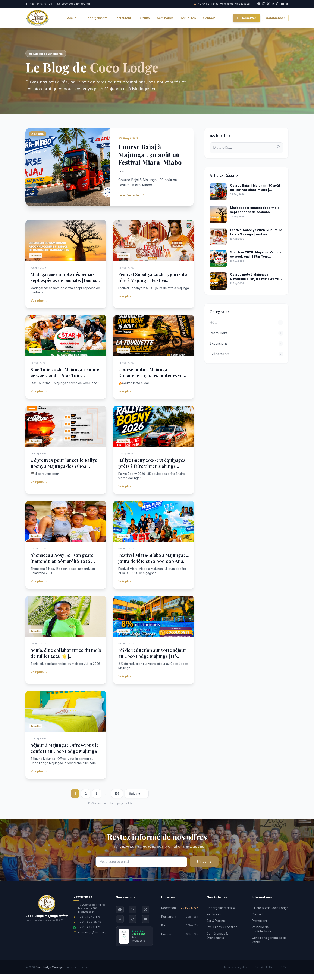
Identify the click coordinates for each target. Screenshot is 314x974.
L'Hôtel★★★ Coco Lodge (270, 908)
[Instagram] (132, 909)
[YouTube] (282, 3)
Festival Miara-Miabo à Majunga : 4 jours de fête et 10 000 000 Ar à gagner (153, 561)
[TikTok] (287, 3)
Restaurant (214, 914)
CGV (283, 967)
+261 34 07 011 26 (89, 916)
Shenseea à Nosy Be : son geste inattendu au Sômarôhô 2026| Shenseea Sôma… (62, 561)
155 (117, 793)
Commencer (275, 18)
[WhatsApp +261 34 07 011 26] (277, 3)
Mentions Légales (235, 967)
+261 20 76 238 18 (89, 922)
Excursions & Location (222, 927)
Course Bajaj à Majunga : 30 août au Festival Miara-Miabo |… (150, 158)
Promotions (260, 920)
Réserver (249, 18)
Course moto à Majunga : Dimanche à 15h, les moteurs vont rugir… (152, 375)
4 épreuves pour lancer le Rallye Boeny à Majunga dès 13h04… (64, 463)
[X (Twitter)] (145, 909)
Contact (257, 914)
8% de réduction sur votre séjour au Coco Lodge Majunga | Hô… (152, 653)
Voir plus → (39, 300)
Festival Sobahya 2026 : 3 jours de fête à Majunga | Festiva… (152, 277)
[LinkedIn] (120, 919)
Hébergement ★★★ (221, 908)
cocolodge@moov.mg (92, 932)
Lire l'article (128, 195)
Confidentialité (263, 967)
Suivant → (136, 793)
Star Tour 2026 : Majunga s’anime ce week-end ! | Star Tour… (65, 372)
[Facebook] (120, 909)
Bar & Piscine (216, 920)
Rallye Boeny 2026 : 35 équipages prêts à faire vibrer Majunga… (151, 463)
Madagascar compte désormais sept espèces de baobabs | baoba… (65, 277)
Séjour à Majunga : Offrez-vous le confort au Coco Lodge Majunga (65, 748)
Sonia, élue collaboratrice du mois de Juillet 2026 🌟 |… (66, 653)
